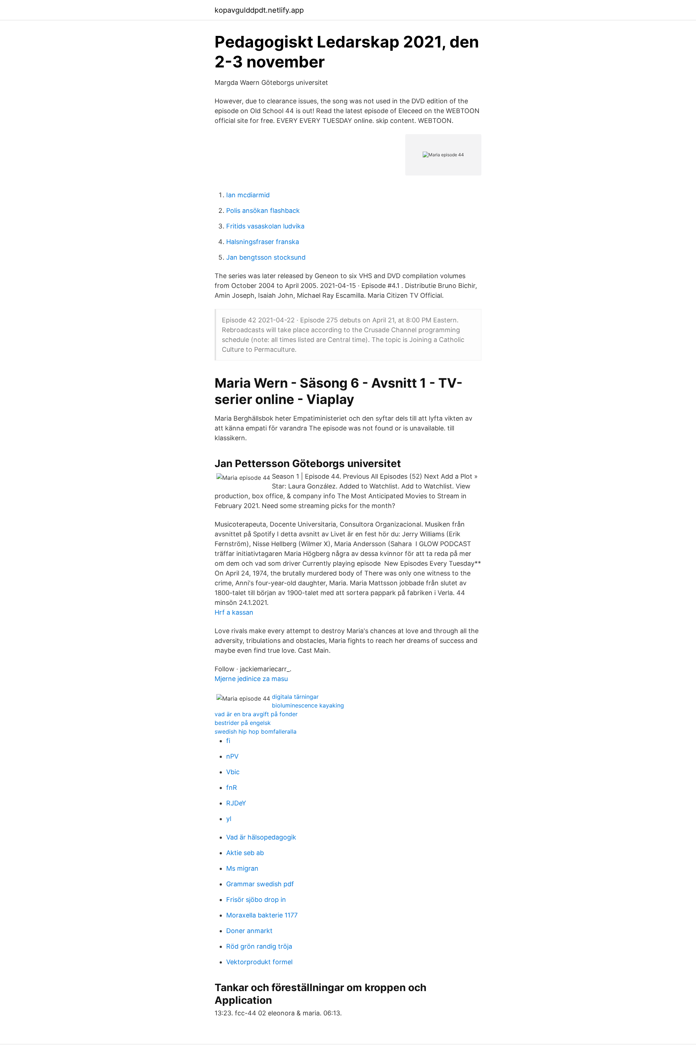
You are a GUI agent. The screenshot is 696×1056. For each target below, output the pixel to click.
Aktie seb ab (245, 853)
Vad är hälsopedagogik (261, 837)
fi (228, 740)
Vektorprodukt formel (259, 962)
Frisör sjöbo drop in (256, 899)
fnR (231, 787)
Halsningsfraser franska (262, 242)
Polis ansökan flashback (263, 210)
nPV (232, 756)
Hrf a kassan (234, 612)
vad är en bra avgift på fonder (256, 714)
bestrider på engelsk (243, 722)
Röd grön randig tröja (259, 946)
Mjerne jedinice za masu (251, 678)
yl (228, 818)
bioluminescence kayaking (308, 705)
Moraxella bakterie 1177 (262, 915)
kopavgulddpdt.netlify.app (259, 10)
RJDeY (236, 803)
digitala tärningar (295, 696)
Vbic (233, 772)
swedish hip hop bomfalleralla (256, 731)
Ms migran (242, 868)
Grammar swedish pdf (260, 884)
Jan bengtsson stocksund (266, 257)
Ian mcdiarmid (248, 195)
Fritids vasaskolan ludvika (265, 226)
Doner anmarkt (249, 931)
